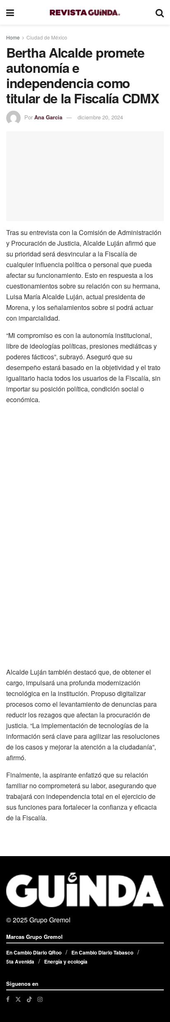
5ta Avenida (20, 961)
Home (13, 37)
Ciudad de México (46, 37)
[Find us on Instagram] (40, 999)
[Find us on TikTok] (29, 998)
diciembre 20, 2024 (100, 117)
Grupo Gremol (50, 919)
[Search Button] (160, 12)
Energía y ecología (65, 961)
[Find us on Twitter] (18, 999)
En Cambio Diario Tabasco (102, 952)
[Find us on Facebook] (7, 999)
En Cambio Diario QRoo (33, 952)
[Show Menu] (10, 12)
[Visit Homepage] (85, 12)
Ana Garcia (48, 117)
